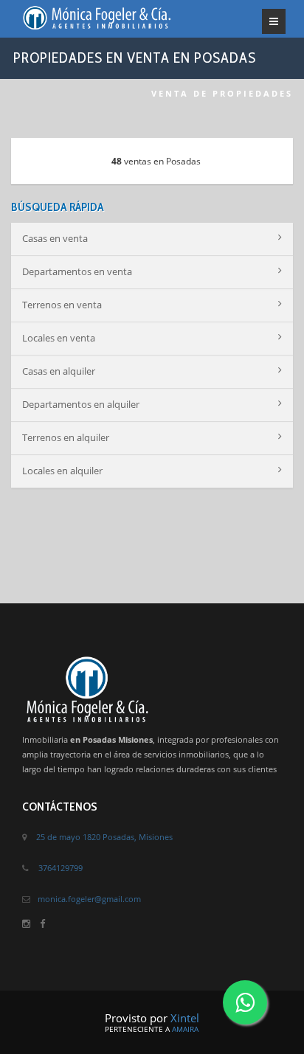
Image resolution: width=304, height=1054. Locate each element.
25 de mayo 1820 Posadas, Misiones (104, 836)
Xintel (184, 1017)
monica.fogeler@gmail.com (89, 898)
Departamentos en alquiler (80, 404)
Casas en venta (55, 238)
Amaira (185, 1029)
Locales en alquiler (62, 470)
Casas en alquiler (58, 371)
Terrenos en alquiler (65, 437)
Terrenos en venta (62, 304)
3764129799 (60, 867)
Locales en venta (58, 337)
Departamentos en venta (77, 271)
